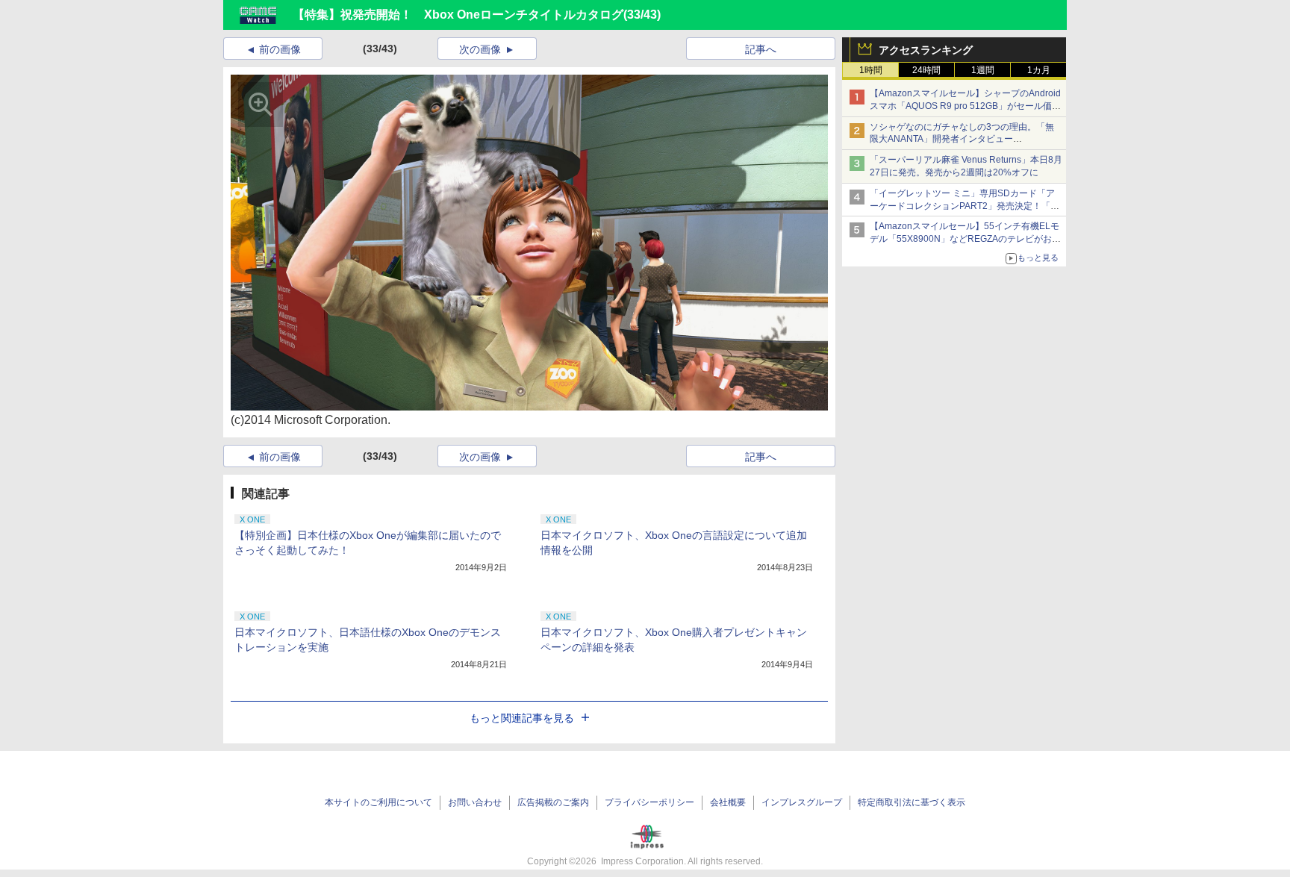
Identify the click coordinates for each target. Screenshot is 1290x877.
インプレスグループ (801, 802)
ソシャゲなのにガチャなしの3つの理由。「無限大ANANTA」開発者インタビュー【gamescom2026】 (962, 139)
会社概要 (728, 802)
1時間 (870, 70)
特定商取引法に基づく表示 (911, 802)
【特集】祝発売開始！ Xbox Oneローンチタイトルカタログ (458, 14)
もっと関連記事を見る (522, 718)
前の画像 (280, 49)
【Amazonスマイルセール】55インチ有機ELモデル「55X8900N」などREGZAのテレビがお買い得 (965, 239)
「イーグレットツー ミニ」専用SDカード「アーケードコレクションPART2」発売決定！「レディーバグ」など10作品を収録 (964, 206)
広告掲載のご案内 (553, 802)
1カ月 (1038, 70)
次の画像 (480, 49)
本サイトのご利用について (378, 802)
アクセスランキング (926, 50)
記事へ (760, 49)
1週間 (982, 70)
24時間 (926, 70)
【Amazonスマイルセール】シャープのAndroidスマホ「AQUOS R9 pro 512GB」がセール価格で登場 (965, 106)
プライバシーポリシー (649, 802)
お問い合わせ (475, 802)
